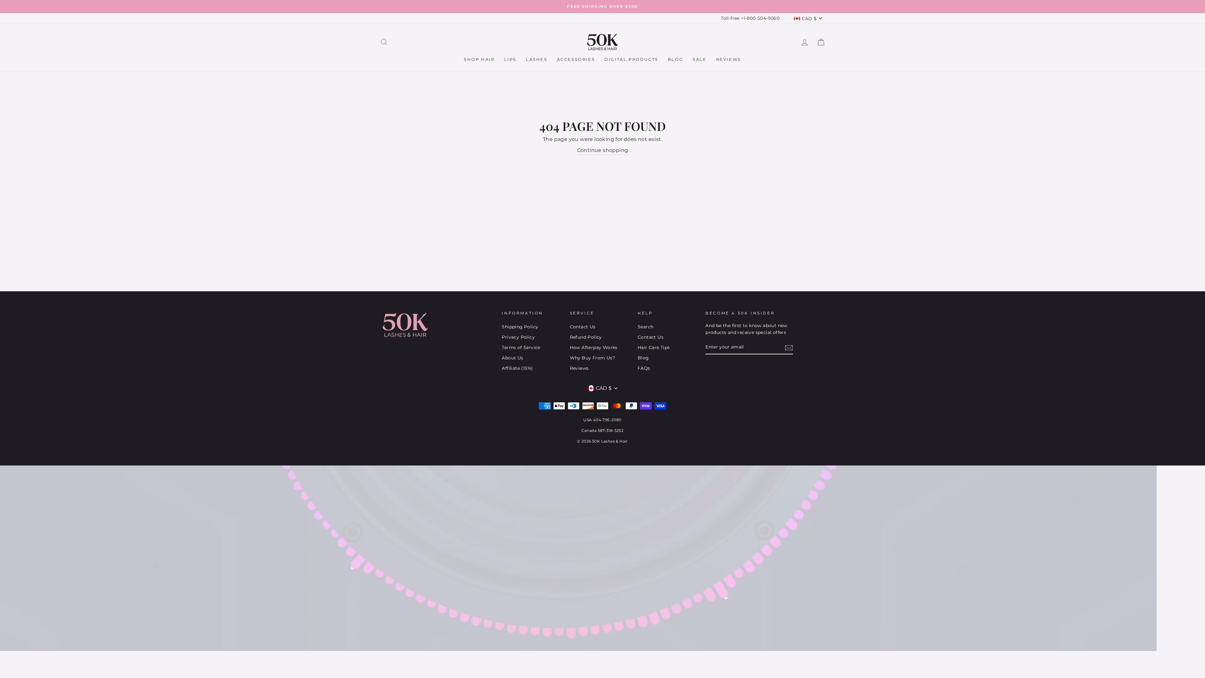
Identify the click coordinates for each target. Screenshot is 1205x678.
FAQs (644, 368)
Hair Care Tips (654, 347)
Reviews (728, 59)
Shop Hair (479, 59)
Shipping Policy (520, 326)
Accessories (576, 59)
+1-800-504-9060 (760, 18)
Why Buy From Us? (592, 357)
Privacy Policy (518, 337)
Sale (699, 59)
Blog (675, 59)
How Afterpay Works (594, 347)
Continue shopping (602, 150)
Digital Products (631, 59)
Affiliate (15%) (517, 368)
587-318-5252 (611, 430)
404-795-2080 (607, 419)
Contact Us (583, 326)
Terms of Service (521, 347)
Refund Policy (586, 337)
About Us (512, 357)
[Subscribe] (789, 347)
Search (645, 326)
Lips (510, 59)
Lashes (537, 59)
